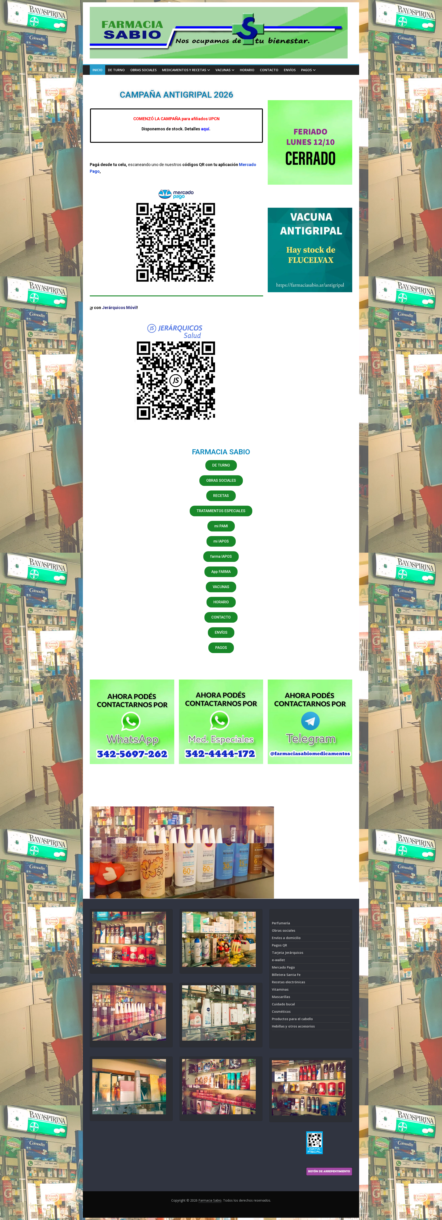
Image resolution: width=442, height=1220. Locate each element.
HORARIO (247, 70)
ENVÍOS (290, 70)
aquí (205, 128)
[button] (221, 465)
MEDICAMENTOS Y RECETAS (184, 70)
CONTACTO (269, 70)
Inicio (97, 70)
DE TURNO (116, 70)
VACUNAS (222, 70)
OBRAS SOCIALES (143, 70)
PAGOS (306, 70)
